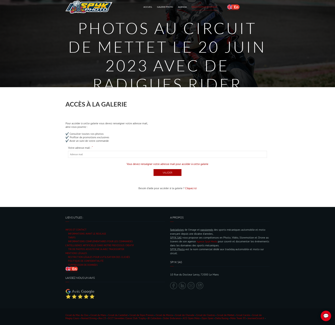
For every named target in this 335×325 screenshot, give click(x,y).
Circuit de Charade (184, 315)
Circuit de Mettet (225, 315)
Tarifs (72, 237)
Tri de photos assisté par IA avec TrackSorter (96, 249)
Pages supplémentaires (204, 7)
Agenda (182, 7)
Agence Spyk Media (206, 241)
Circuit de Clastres (205, 315)
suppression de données (83, 264)
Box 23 (102, 318)
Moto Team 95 (238, 318)
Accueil (147, 7)
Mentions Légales (76, 253)
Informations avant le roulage (87, 233)
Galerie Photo (165, 7)
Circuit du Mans (98, 315)
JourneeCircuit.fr (256, 318)
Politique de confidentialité (85, 260)
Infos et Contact (76, 229)
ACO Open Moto (191, 318)
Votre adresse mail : (80, 147)
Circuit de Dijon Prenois (141, 315)
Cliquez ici (191, 188)
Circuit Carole (243, 315)
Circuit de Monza (164, 315)
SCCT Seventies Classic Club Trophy (127, 318)
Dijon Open (207, 318)
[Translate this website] (233, 7)
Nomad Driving (89, 318)
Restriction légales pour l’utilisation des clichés (99, 257)
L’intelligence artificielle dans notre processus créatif (99, 245)
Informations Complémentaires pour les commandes (100, 241)
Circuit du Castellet (118, 315)
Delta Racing (221, 318)
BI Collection (154, 318)
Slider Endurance (172, 318)
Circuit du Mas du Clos (76, 315)
